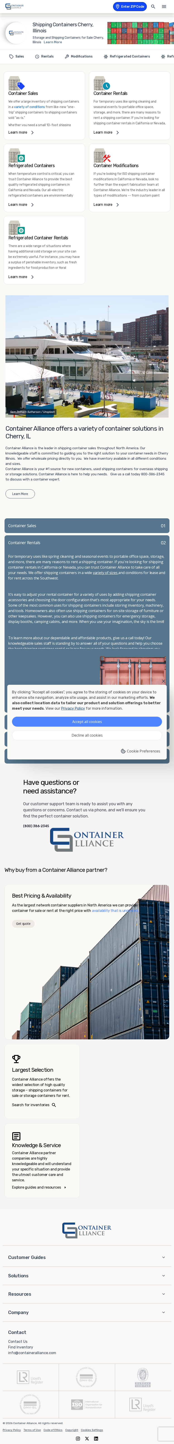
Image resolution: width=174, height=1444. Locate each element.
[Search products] (153, 6)
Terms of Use (32, 1430)
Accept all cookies (87, 721)
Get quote (23, 923)
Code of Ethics (53, 1430)
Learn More (53, 42)
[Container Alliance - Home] (87, 1230)
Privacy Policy (12, 1430)
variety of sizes (105, 572)
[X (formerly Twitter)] (87, 1438)
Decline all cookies (87, 735)
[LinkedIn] (96, 1438)
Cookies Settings (92, 1430)
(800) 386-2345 (36, 826)
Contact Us (17, 1341)
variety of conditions (29, 107)
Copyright (71, 1430)
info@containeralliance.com (32, 1352)
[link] (44, 105)
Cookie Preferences (143, 751)
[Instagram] (78, 1438)
